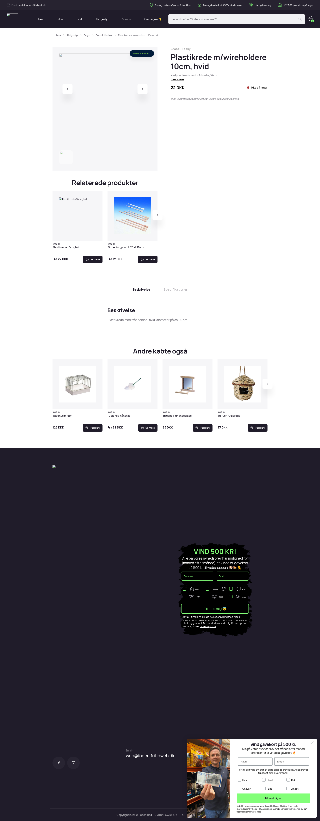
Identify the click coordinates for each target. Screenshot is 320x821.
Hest (41, 19)
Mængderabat (142, 53)
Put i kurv (95, 427)
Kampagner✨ (153, 19)
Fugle (87, 35)
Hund (61, 19)
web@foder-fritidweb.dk (32, 5)
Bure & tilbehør (104, 35)
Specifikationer (176, 289)
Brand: (181, 49)
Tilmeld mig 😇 (215, 608)
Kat (80, 19)
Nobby (56, 243)
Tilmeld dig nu (273, 798)
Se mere (95, 259)
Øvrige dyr (102, 19)
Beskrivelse (141, 289)
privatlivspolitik (208, 626)
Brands (126, 19)
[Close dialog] (312, 743)
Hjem (58, 35)
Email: (129, 750)
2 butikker (185, 5)
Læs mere (177, 79)
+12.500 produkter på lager (298, 5)
